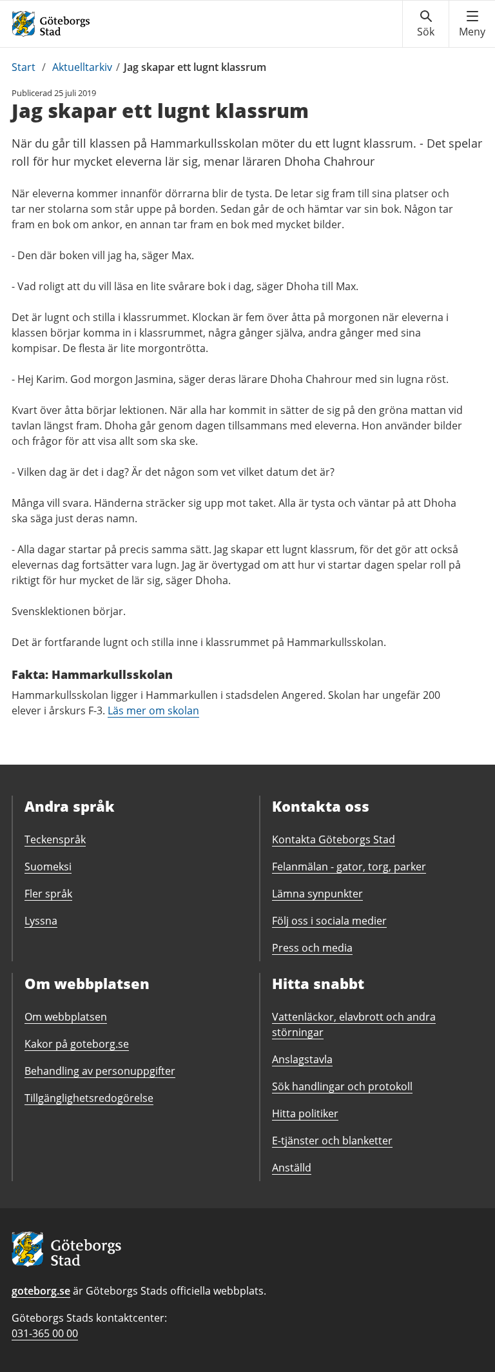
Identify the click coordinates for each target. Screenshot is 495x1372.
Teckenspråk (55, 839)
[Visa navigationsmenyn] (472, 24)
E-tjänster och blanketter (332, 1140)
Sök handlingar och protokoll (342, 1086)
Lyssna (40, 921)
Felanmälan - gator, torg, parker (349, 866)
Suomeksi (48, 866)
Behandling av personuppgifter (99, 1071)
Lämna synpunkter (317, 894)
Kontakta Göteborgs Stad (333, 839)
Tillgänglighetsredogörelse (88, 1098)
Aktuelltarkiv (82, 67)
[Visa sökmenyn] (426, 24)
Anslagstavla (302, 1059)
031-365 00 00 (45, 1333)
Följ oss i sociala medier (329, 921)
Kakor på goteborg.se (76, 1044)
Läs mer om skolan (153, 710)
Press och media (312, 948)
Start (23, 67)
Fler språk (48, 894)
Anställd (291, 1168)
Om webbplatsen (65, 1017)
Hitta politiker (305, 1113)
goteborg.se (41, 1291)
